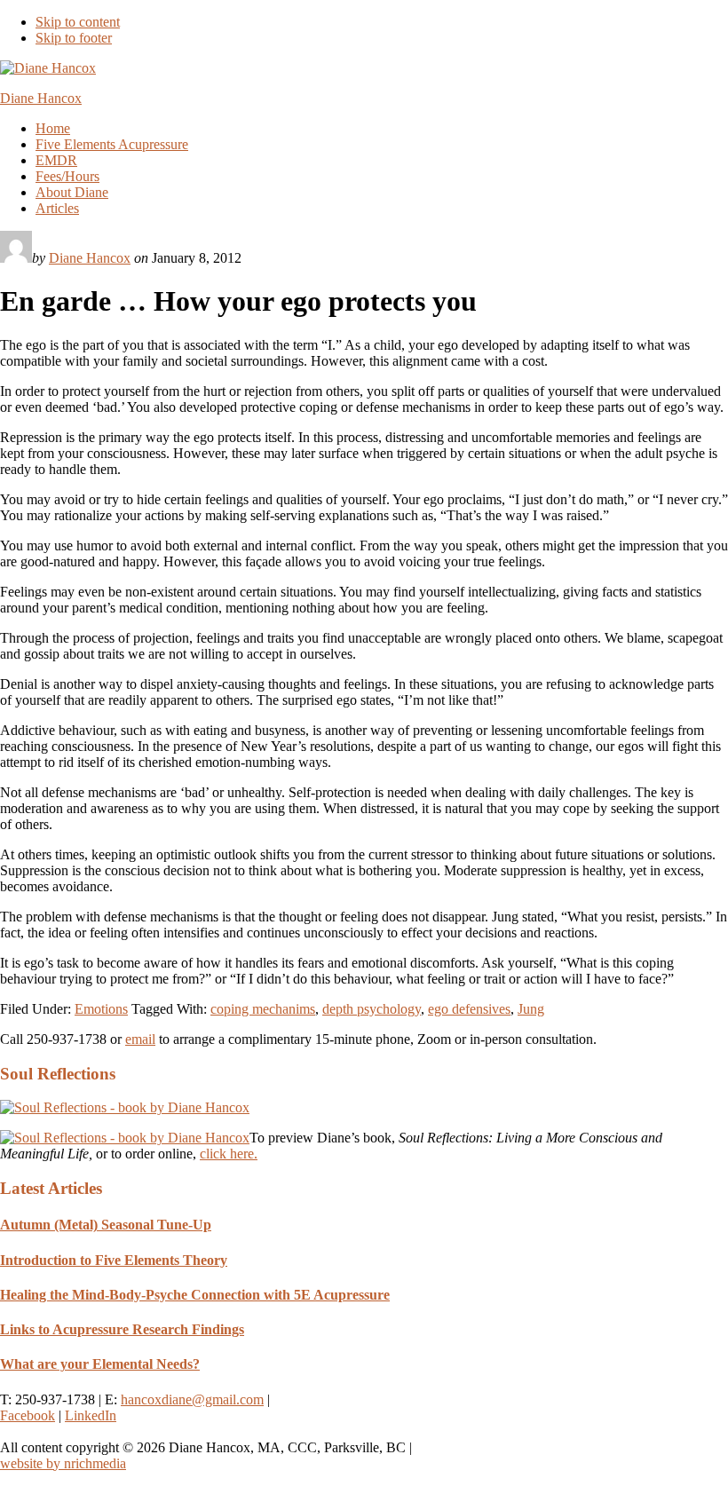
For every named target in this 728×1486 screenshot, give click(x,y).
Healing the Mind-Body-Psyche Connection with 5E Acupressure (195, 1294)
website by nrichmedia (63, 1463)
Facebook (27, 1415)
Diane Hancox (41, 98)
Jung (531, 1008)
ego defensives (469, 1008)
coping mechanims (262, 1008)
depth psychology (371, 1008)
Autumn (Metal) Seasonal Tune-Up (105, 1224)
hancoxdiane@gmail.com (192, 1399)
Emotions (101, 1008)
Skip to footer (74, 37)
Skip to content (78, 21)
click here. (228, 1153)
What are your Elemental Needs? (100, 1363)
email (140, 1039)
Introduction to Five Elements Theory (113, 1260)
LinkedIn (90, 1415)
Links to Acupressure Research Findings (122, 1329)
